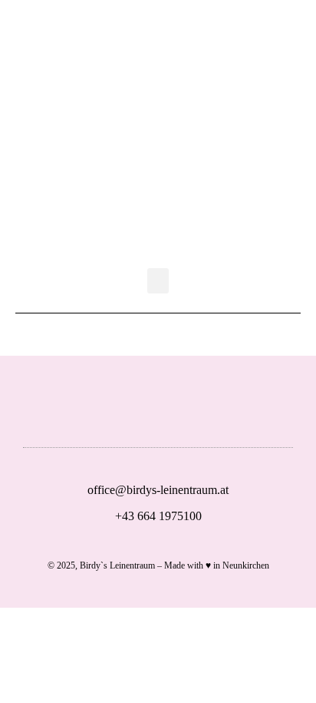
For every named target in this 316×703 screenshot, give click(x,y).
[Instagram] (223, 409)
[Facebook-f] (174, 409)
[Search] (203, 40)
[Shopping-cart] (158, 40)
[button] (158, 280)
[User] (113, 40)
